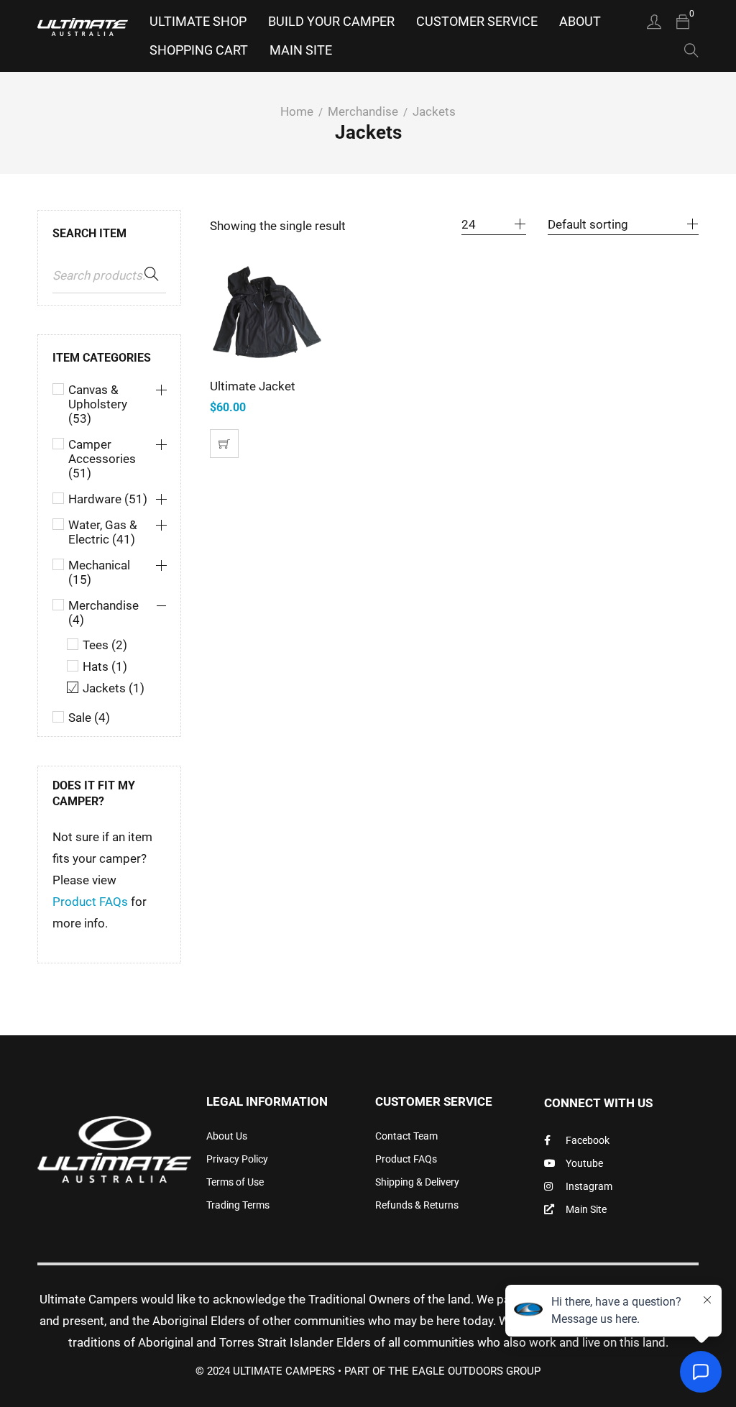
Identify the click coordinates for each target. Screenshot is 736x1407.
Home (296, 111)
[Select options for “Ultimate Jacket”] (224, 443)
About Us (226, 1136)
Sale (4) (89, 717)
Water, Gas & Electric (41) (102, 532)
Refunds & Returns (417, 1205)
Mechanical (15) (99, 572)
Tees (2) (105, 645)
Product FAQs (90, 901)
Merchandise (363, 111)
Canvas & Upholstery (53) (97, 404)
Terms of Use (235, 1182)
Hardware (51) (107, 499)
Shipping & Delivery (417, 1182)
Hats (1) (105, 666)
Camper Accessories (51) (102, 458)
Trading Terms (238, 1205)
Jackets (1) (113, 688)
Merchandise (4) (103, 612)
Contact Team (406, 1136)
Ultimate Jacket (252, 386)
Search (151, 274)
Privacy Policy (237, 1159)
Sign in (654, 21)
